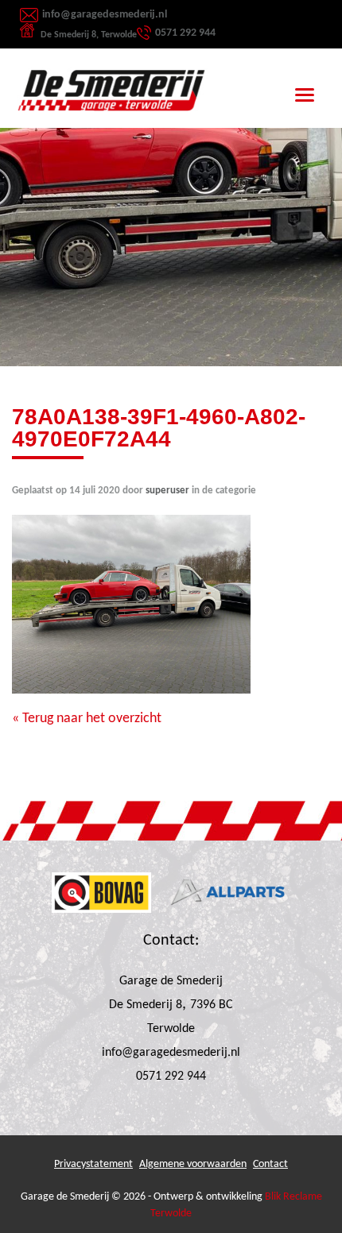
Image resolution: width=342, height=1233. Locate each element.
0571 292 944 (185, 33)
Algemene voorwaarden (193, 1164)
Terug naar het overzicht (90, 718)
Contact (270, 1164)
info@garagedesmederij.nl (104, 15)
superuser (167, 490)
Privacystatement (93, 1164)
